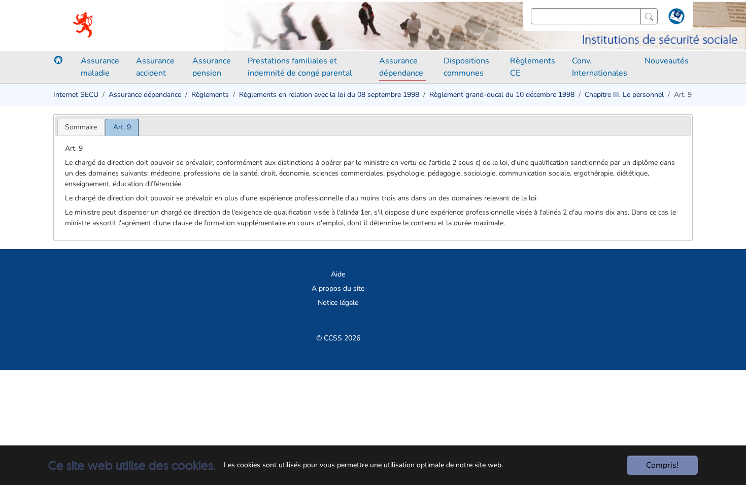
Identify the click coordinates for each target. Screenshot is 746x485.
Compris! (662, 465)
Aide (338, 274)
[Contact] (675, 18)
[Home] (58, 60)
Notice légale (338, 302)
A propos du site (338, 288)
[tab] (81, 127)
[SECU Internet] (84, 25)
